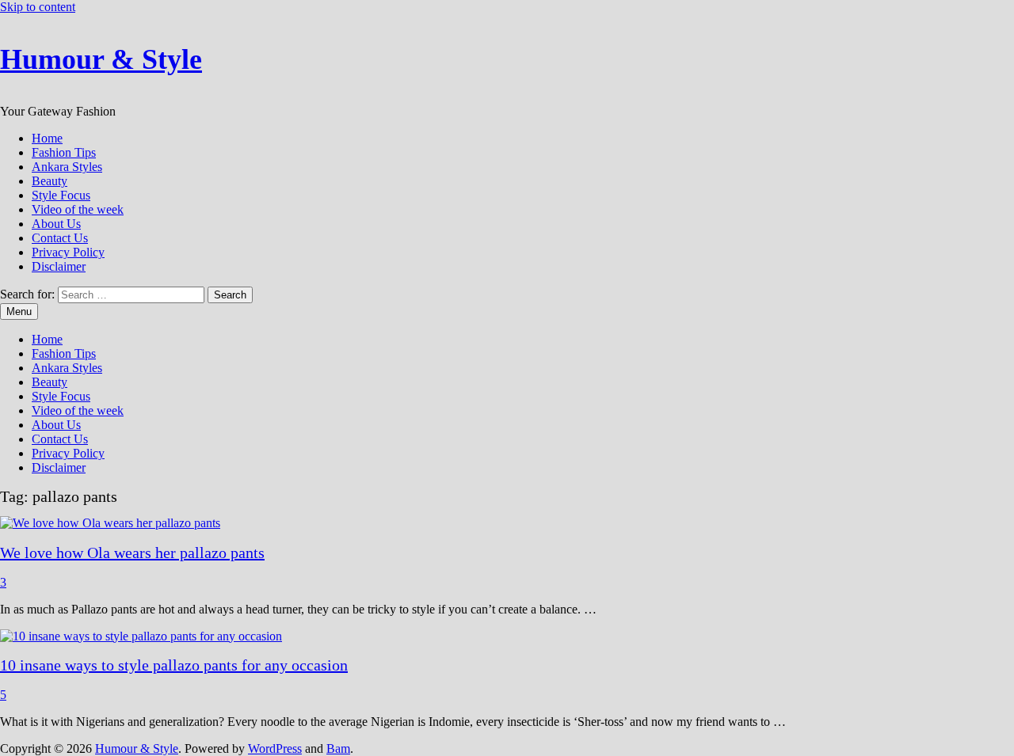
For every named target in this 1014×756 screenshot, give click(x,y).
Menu (19, 311)
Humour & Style (101, 59)
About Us (56, 223)
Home (47, 138)
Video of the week (78, 209)
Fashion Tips (64, 152)
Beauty (49, 181)
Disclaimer (59, 266)
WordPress (275, 748)
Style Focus (61, 195)
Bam (338, 748)
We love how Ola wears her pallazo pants (132, 552)
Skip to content (37, 6)
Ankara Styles (67, 166)
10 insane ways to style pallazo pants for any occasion (174, 665)
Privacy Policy (68, 252)
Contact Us (60, 238)
